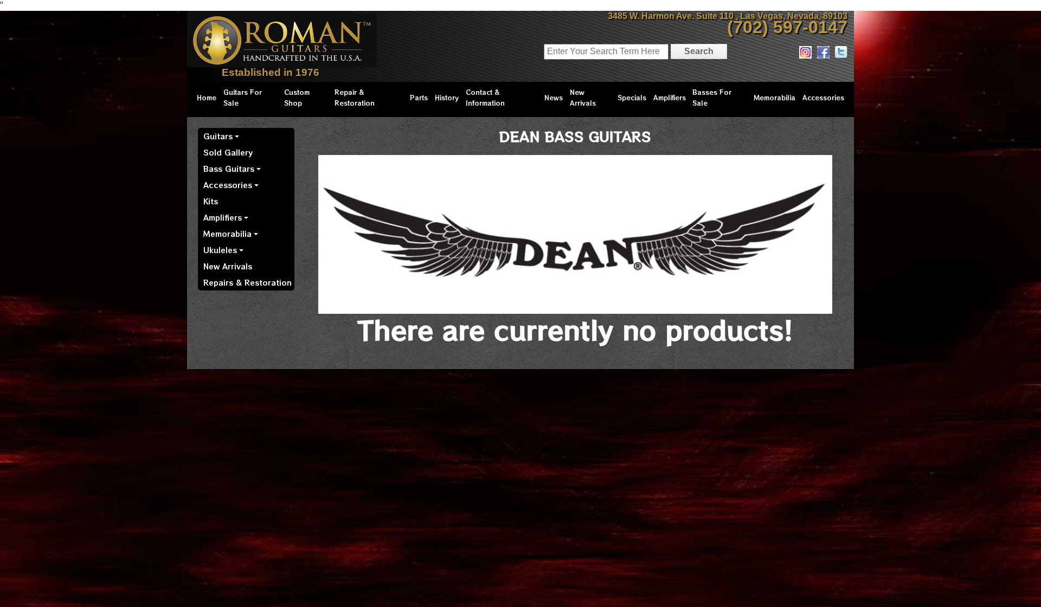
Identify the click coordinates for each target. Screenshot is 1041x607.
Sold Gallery (228, 152)
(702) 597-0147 (787, 27)
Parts (419, 97)
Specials (632, 97)
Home (206, 97)
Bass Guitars (228, 168)
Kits (210, 201)
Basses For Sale (711, 97)
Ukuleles (220, 249)
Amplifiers (669, 97)
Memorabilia (774, 97)
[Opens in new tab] (805, 52)
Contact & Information (485, 97)
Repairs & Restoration (247, 282)
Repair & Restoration (355, 97)
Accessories (823, 97)
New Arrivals (583, 97)
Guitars (218, 136)
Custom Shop (297, 97)
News (553, 97)
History (447, 97)
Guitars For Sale (242, 97)
